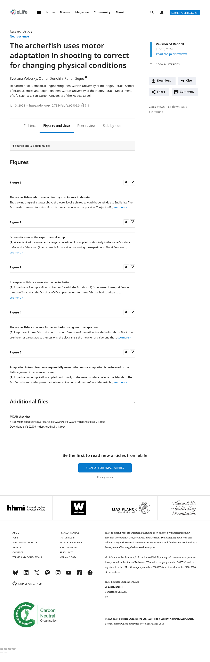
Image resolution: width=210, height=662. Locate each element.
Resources (66, 552)
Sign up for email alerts (105, 468)
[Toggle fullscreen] (9, 649)
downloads (177, 107)
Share (161, 92)
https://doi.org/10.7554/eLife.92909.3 (54, 105)
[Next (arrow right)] (5, 652)
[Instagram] (58, 574)
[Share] (5, 649)
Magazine (82, 12)
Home (50, 12)
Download (164, 80)
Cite (189, 80)
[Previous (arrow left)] (1, 652)
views (157, 107)
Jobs (15, 537)
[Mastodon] (47, 574)
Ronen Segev (74, 78)
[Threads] (79, 574)
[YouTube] (69, 574)
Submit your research (184, 13)
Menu (39, 12)
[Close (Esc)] (1, 649)
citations (156, 112)
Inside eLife (67, 537)
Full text (30, 125)
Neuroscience (19, 36)
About (119, 12)
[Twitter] (37, 574)
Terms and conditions (27, 557)
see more (119, 207)
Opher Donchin (51, 78)
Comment (188, 92)
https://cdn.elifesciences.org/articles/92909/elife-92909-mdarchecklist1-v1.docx (57, 422)
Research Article (21, 32)
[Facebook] (90, 574)
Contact (18, 552)
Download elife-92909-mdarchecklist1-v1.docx (37, 427)
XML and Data (68, 557)
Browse (65, 12)
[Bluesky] (15, 574)
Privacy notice (105, 477)
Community (102, 12)
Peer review (86, 125)
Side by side (112, 125)
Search (152, 12)
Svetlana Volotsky (23, 78)
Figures (56, 125)
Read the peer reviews (171, 54)
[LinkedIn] (26, 574)
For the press (69, 547)
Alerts (162, 12)
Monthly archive (71, 542)
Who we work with (25, 542)
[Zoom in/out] (14, 649)
